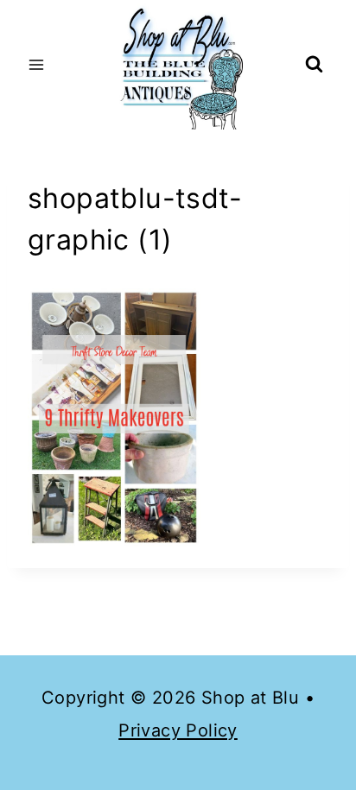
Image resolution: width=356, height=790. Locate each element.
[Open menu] (37, 64)
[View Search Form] (314, 65)
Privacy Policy (178, 730)
